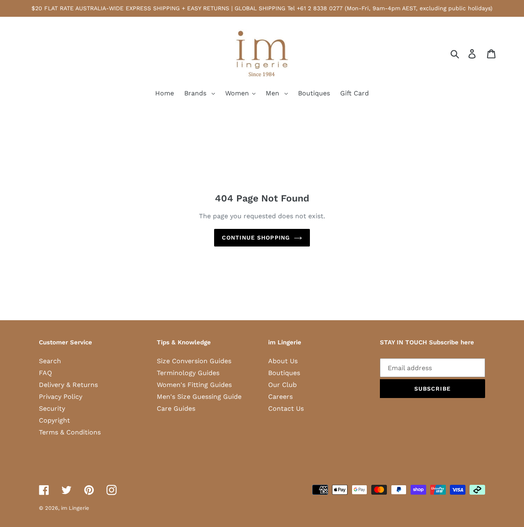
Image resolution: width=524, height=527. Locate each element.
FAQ (45, 373)
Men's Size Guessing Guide (199, 396)
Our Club (282, 385)
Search (50, 361)
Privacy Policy (60, 396)
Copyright (54, 420)
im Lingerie (75, 508)
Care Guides (176, 408)
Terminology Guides (188, 373)
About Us (283, 361)
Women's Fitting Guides (194, 385)
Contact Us (286, 408)
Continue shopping (256, 237)
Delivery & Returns (68, 385)
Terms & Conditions (70, 432)
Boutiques (284, 373)
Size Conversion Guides (194, 361)
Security (52, 408)
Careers (280, 396)
